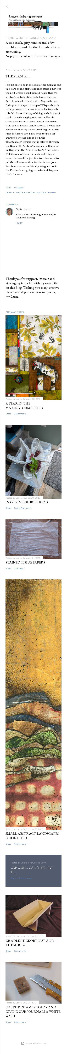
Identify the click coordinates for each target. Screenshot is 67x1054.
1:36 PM (27, 209)
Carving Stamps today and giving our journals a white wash (32, 1011)
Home (9, 37)
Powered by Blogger (36, 1043)
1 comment (19, 568)
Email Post (19, 187)
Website (21, 37)
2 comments (20, 413)
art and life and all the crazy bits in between (34, 192)
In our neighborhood (26, 502)
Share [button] (8, 187)
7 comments (20, 844)
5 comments (20, 951)
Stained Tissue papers (25, 562)
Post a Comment (22, 508)
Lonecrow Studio (42, 37)
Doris (19, 209)
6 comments (20, 1022)
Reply (19, 223)
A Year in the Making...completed (24, 405)
